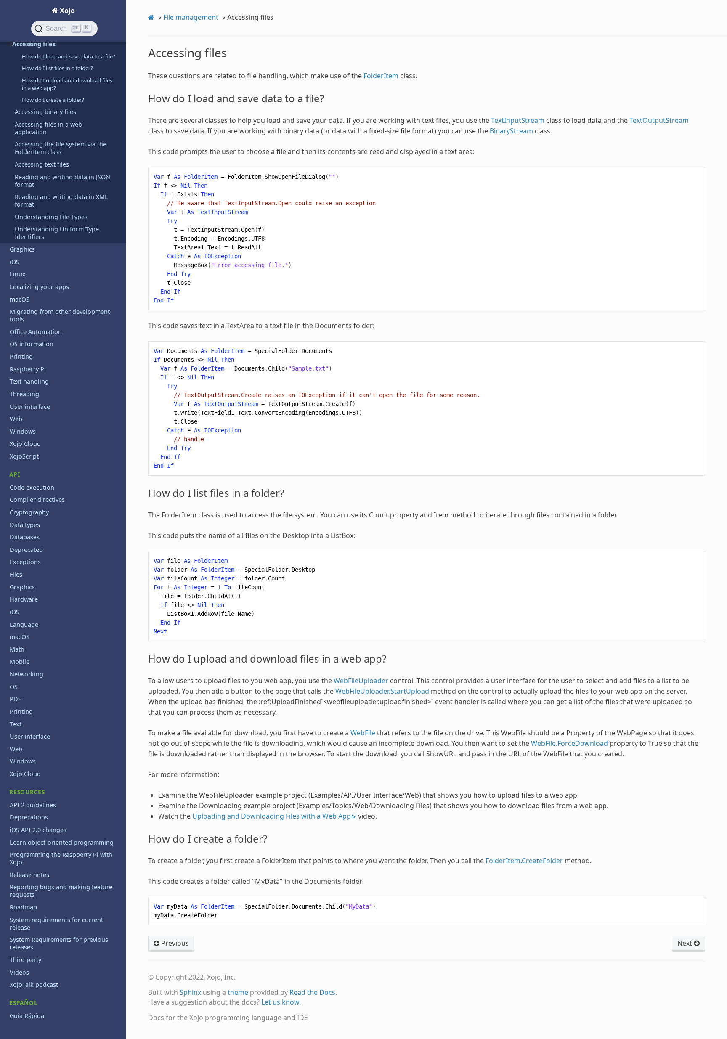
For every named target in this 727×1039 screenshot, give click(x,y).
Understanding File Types (51, 217)
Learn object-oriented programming (62, 842)
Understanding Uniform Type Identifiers (57, 233)
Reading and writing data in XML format (61, 200)
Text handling (29, 381)
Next (685, 943)
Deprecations (29, 817)
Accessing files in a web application (48, 128)
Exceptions (25, 562)
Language (24, 624)
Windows (23, 431)
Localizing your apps (39, 287)
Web (16, 419)
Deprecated (26, 550)
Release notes (29, 875)
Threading (24, 394)
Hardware (24, 599)
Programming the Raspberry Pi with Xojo (61, 858)
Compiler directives (37, 500)
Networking (26, 674)
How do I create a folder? (53, 99)
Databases (25, 537)
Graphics (22, 249)
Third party (25, 960)
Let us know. (281, 1002)
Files (16, 574)
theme (238, 992)
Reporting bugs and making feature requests (61, 891)
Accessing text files (42, 164)
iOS (14, 262)
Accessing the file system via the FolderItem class (60, 148)
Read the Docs (312, 992)
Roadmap (23, 907)
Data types (25, 525)
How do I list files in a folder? (57, 68)
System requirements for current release (56, 923)
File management (190, 17)
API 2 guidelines (33, 805)
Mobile (19, 661)
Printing (21, 356)
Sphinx (190, 992)
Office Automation (36, 332)
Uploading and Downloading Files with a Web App (271, 816)
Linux (18, 274)
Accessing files (34, 44)
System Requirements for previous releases (59, 943)
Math (17, 649)
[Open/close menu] (10, 44)
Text (15, 724)
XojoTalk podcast (34, 985)
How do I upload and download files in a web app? (67, 84)
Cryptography (29, 512)
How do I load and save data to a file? (68, 56)
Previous (174, 943)
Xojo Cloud (25, 444)
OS (14, 687)
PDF (15, 699)
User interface (30, 407)
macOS (19, 299)
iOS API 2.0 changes (38, 830)
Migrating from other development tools (60, 315)
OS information (31, 344)
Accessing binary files (45, 112)
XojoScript (24, 456)
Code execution (32, 487)
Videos (19, 972)
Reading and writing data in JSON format (62, 180)
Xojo (66, 10)
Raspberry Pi (28, 369)
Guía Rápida (27, 1016)
